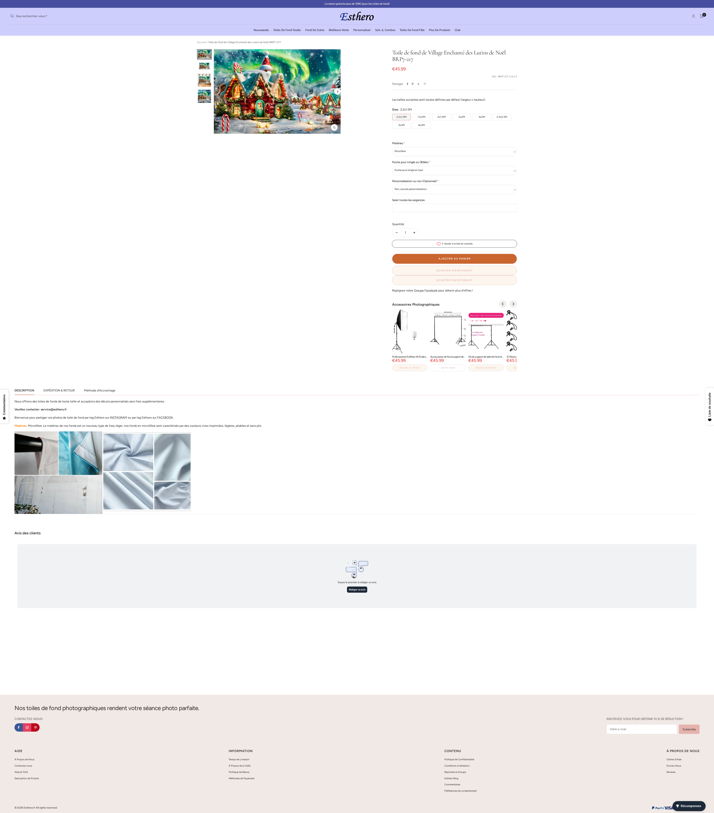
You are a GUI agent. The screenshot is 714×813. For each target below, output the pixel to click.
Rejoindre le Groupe (455, 772)
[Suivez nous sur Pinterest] (35, 727)
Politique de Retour (239, 772)
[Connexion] (693, 16)
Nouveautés (261, 30)
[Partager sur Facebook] (407, 84)
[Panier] (702, 16)
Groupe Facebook (426, 290)
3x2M (482, 117)
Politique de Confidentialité (459, 759)
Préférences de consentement (460, 790)
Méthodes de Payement (242, 778)
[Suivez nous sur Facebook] (19, 727)
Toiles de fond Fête (412, 30)
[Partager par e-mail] (424, 84)
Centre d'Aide (674, 759)
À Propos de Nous (24, 759)
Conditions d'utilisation (456, 765)
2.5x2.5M (502, 117)
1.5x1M (421, 117)
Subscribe (689, 729)
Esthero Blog (451, 778)
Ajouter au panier (409, 367)
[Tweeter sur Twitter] (418, 84)
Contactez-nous (23, 765)
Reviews (671, 772)
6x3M (421, 125)
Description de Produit (27, 778)
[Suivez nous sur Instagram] (27, 727)
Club (457, 30)
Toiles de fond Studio (287, 30)
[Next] (337, 91)
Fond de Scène (314, 30)
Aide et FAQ (21, 772)
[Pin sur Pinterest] (413, 84)
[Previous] (503, 304)
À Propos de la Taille (239, 765)
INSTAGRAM (118, 417)
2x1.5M (442, 117)
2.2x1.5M (401, 117)
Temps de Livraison (239, 759)
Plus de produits (439, 30)
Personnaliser (362, 30)
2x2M (462, 117)
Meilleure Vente (339, 30)
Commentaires (452, 784)
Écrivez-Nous (674, 765)
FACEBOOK (165, 417)
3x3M (401, 125)
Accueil (201, 42)
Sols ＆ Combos (385, 30)
